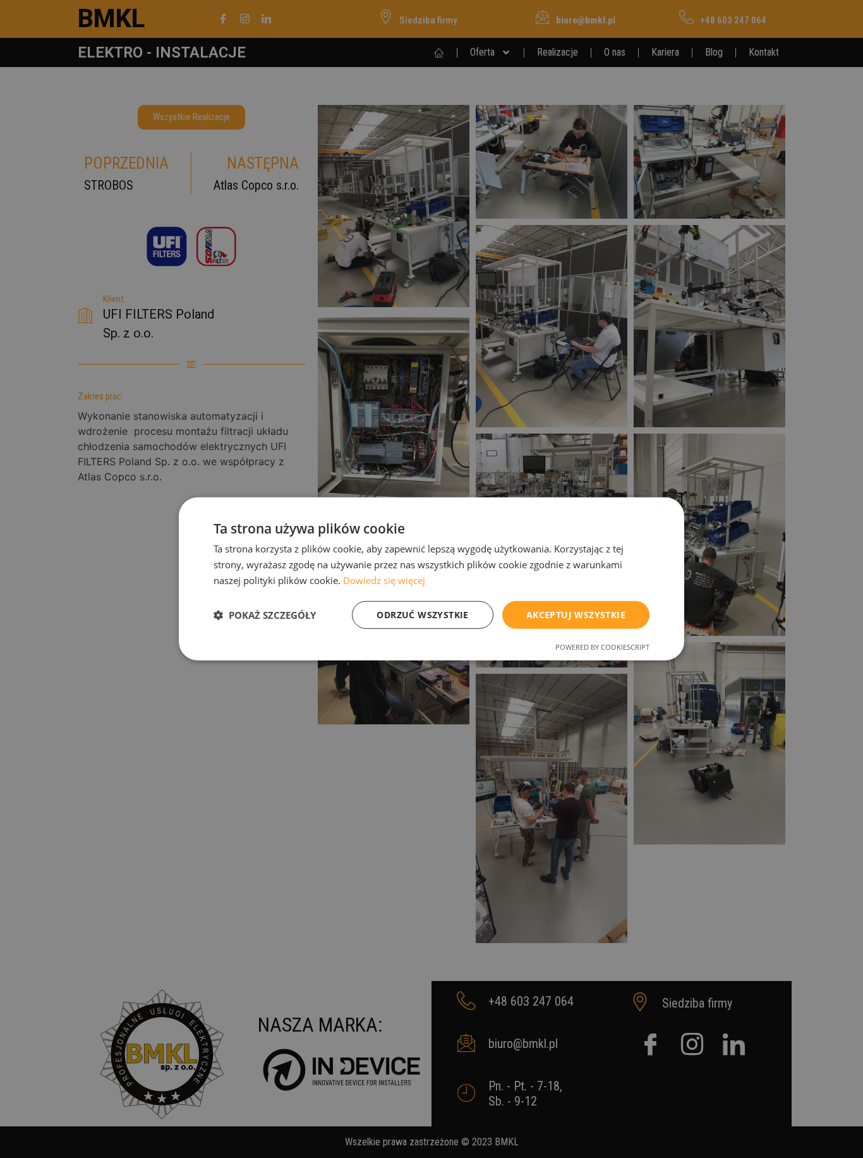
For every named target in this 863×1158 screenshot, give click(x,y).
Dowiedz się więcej (384, 580)
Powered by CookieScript (602, 647)
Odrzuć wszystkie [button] (422, 614)
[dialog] (431, 579)
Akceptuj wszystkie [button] (575, 614)
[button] (265, 615)
